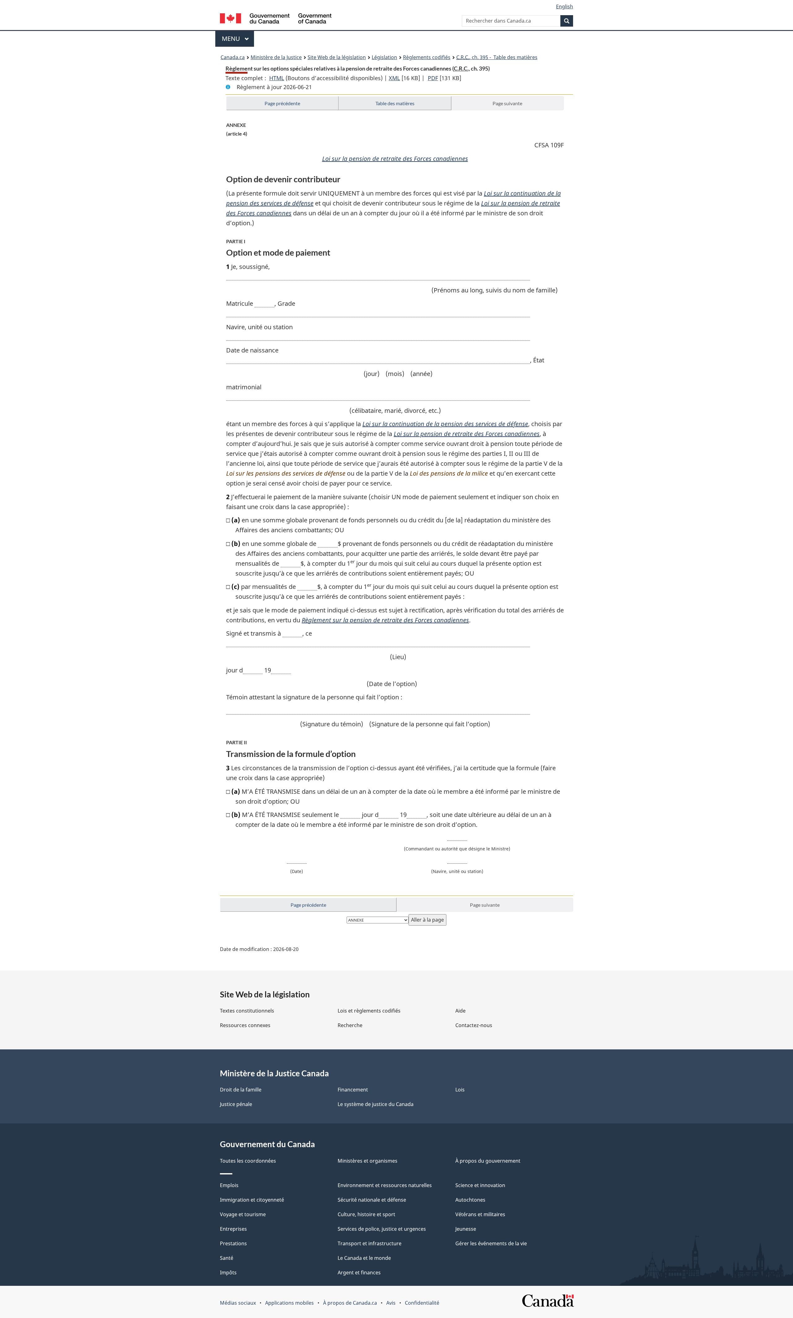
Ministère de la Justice (276, 57)
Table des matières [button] (394, 103)
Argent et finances (359, 1272)
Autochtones (470, 1199)
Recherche (350, 1025)
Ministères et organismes (367, 1160)
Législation (384, 57)
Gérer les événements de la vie (491, 1243)
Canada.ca (233, 57)
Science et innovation (480, 1185)
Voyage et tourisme (243, 1214)
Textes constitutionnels (247, 1010)
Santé (226, 1258)
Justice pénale (236, 1104)
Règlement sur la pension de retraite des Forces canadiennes (385, 620)
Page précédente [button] (282, 103)
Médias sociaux (238, 1302)
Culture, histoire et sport (366, 1214)
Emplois (229, 1185)
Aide (460, 1010)
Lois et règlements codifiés (369, 1010)
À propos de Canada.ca (350, 1302)
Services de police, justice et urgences (382, 1228)
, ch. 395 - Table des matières (496, 57)
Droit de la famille (240, 1089)
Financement (353, 1089)
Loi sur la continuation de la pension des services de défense (445, 424)
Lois (460, 1089)
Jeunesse (465, 1228)
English (564, 6)
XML (394, 78)
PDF (433, 78)
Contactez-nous (473, 1025)
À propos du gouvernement (487, 1160)
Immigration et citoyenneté (252, 1199)
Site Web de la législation (337, 57)
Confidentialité (422, 1302)
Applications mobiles (289, 1302)
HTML (276, 78)
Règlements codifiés (426, 57)
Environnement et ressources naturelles (385, 1185)
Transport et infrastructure (369, 1243)
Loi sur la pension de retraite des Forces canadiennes (395, 158)
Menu (238, 38)
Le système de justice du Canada (376, 1104)
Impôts (228, 1272)
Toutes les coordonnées (248, 1160)
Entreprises (233, 1228)
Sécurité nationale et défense (372, 1199)
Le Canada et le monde (364, 1258)
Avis (391, 1302)
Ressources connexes (245, 1025)
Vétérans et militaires (480, 1214)
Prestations (233, 1243)
